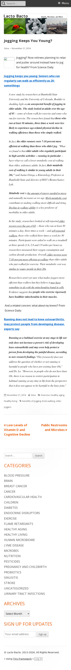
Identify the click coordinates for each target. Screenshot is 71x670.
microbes (11, 551)
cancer (9, 491)
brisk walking (48, 401)
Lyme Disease (14, 545)
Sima (6, 48)
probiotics (12, 572)
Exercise (45, 395)
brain (8, 481)
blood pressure (17, 475)
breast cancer (15, 486)
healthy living (10, 401)
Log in (38, 659)
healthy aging (57, 395)
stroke (9, 583)
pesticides (12, 561)
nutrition (12, 556)
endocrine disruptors (22, 513)
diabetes (11, 508)
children (11, 502)
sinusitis (11, 578)
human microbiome (19, 540)
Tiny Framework (22, 659)
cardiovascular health (23, 497)
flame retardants (18, 524)
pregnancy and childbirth (25, 567)
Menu (65, 3)
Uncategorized (16, 588)
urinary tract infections (24, 594)
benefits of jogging (31, 401)
